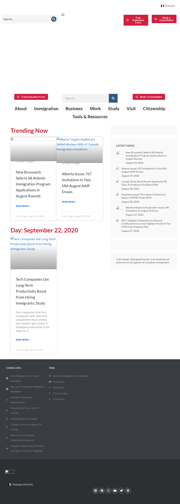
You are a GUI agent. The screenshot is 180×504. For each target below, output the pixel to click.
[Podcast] (128, 490)
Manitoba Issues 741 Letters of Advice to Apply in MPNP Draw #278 (143, 196)
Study (113, 108)
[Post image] (119, 154)
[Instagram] (108, 490)
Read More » (23, 206)
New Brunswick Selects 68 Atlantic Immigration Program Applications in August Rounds (33, 184)
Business (74, 108)
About (21, 108)
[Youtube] (115, 490)
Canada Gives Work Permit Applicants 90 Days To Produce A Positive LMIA (144, 183)
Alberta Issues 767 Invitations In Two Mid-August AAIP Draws (144, 170)
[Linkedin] (95, 490)
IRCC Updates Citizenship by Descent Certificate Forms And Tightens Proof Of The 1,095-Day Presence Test (145, 223)
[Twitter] (121, 490)
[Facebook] (102, 490)
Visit (131, 108)
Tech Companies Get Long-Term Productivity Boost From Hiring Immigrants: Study (32, 291)
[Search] (53, 19)
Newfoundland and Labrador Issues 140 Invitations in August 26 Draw (147, 209)
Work (95, 108)
